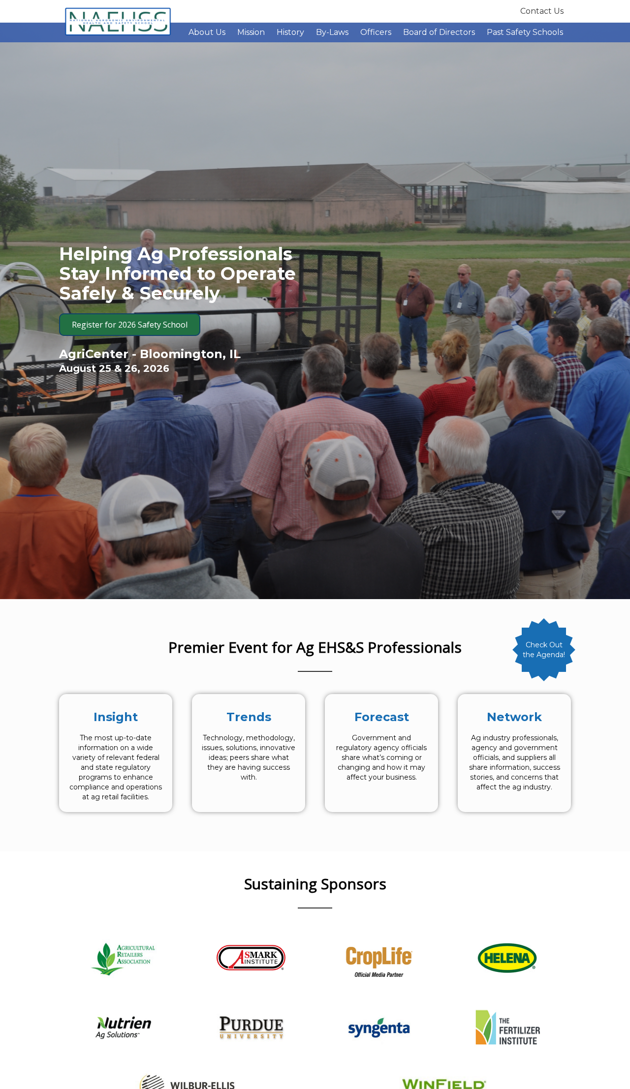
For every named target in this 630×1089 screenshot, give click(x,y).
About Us (207, 32)
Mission (251, 32)
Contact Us (542, 11)
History (290, 32)
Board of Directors (439, 32)
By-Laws (332, 32)
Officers (375, 32)
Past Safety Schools (525, 32)
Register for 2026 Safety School (130, 324)
